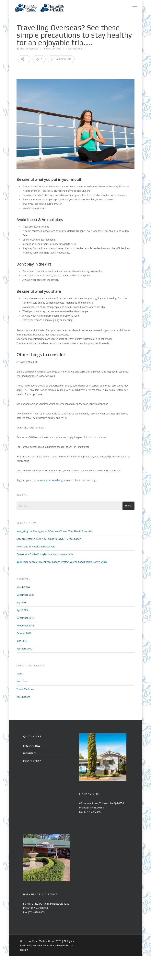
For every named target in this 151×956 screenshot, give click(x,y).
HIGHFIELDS (30, 753)
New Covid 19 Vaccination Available (36, 546)
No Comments (63, 59)
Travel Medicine (74, 48)
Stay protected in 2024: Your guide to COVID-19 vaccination (49, 539)
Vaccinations (23, 697)
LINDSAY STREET (32, 745)
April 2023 (22, 610)
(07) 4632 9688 (95, 807)
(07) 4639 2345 (92, 812)
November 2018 (25, 625)
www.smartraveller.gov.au (54, 480)
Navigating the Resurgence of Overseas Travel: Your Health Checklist (54, 531)
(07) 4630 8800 (39, 908)
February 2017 (24, 648)
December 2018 (25, 618)
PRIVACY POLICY (32, 761)
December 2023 (25, 594)
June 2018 (22, 641)
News (20, 673)
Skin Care (22, 681)
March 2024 (23, 587)
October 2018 (24, 633)
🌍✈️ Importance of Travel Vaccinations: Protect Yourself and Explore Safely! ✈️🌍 (62, 562)
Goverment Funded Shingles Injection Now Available (45, 554)
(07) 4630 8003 (36, 912)
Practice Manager (29, 48)
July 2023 (21, 602)
